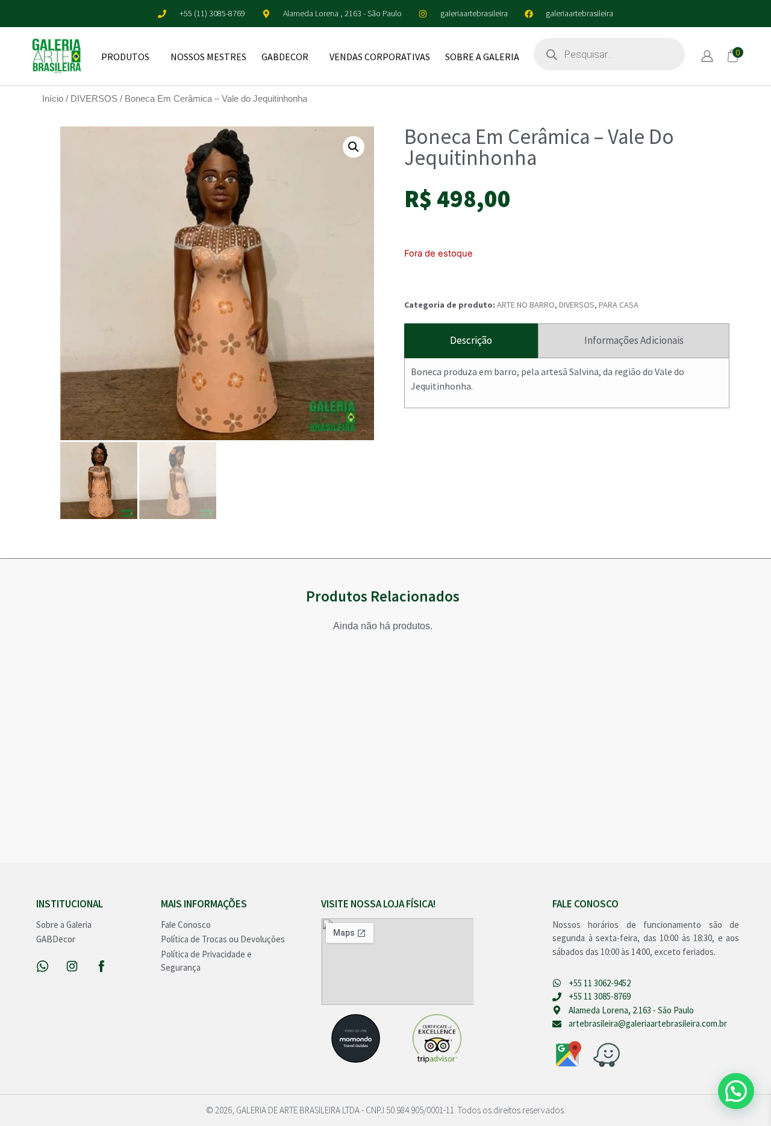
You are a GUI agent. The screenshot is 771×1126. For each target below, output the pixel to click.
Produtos (125, 57)
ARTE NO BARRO (526, 304)
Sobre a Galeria (482, 57)
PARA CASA (618, 304)
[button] (353, 147)
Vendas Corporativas (379, 57)
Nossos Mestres (208, 57)
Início (52, 99)
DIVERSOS (93, 99)
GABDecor (284, 57)
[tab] (471, 340)
